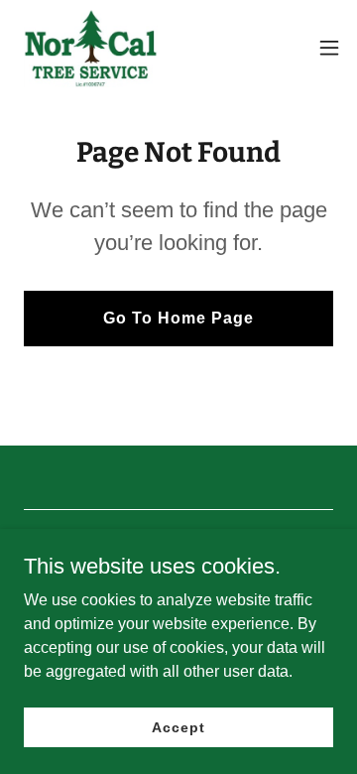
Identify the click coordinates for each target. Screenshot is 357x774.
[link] (87, 47)
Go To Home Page (178, 318)
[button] (329, 47)
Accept (178, 726)
